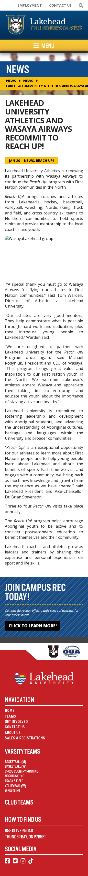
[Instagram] (23, 861)
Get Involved (16, 721)
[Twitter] (15, 861)
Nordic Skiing (14, 776)
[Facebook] (7, 861)
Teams (10, 716)
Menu (48, 46)
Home (9, 710)
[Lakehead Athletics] (44, 24)
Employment (30, 5)
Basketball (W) (15, 766)
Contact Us (60, 5)
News (11, 80)
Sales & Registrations (25, 738)
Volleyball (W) (15, 786)
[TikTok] (30, 861)
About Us (13, 732)
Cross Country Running (21, 771)
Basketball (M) (15, 762)
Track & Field (14, 781)
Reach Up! (45, 160)
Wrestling (12, 790)
